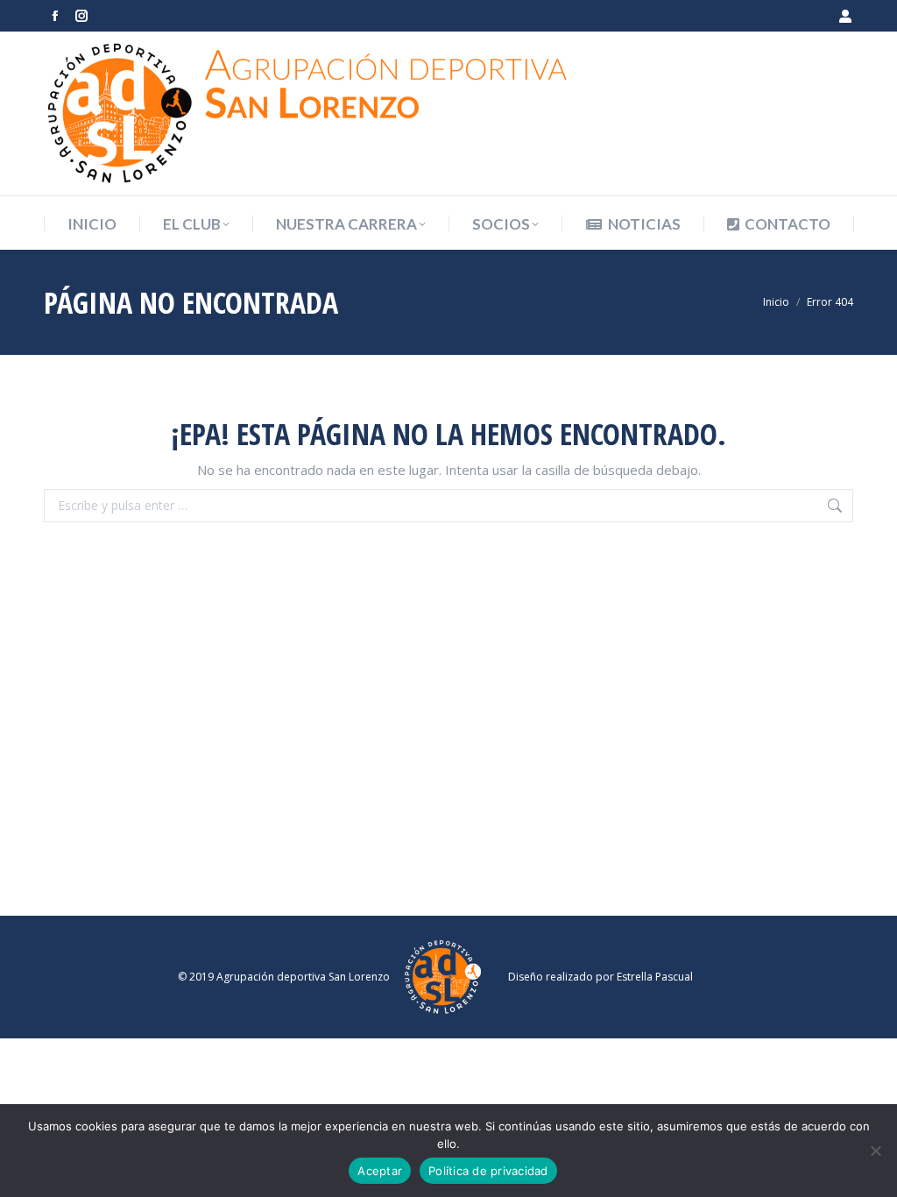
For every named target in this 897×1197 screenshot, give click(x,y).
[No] (875, 1150)
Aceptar (379, 1171)
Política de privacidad (488, 1171)
